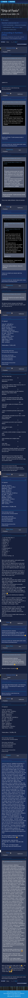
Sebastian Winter (11, 48)
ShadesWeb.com (17, 996)
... (12, 42)
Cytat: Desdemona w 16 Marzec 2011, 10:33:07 (13, 215)
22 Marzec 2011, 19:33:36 (6, 681)
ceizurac (8, 313)
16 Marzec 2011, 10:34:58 (6, 212)
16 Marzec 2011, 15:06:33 (6, 318)
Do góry (3, 981)
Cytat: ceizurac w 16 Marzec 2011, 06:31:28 (13, 58)
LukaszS (8, 368)
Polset (8, 93)
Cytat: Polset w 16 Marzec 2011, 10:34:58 (12, 294)
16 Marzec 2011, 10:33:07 (6, 154)
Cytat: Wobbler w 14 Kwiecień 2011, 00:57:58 (13, 861)
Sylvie (21, 27)
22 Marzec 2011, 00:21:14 (6, 534)
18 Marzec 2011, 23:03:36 (6, 479)
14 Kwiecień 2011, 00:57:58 (7, 760)
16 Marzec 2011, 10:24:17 (6, 98)
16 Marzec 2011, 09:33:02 (6, 54)
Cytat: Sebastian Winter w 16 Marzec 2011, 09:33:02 (14, 102)
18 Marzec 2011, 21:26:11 (6, 373)
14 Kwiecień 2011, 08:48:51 (7, 858)
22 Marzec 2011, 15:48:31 (6, 627)
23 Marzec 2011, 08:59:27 (6, 703)
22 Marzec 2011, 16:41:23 (6, 651)
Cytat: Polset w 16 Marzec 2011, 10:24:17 (12, 158)
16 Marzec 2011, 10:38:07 (6, 290)
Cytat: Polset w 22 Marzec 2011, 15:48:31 (12, 654)
